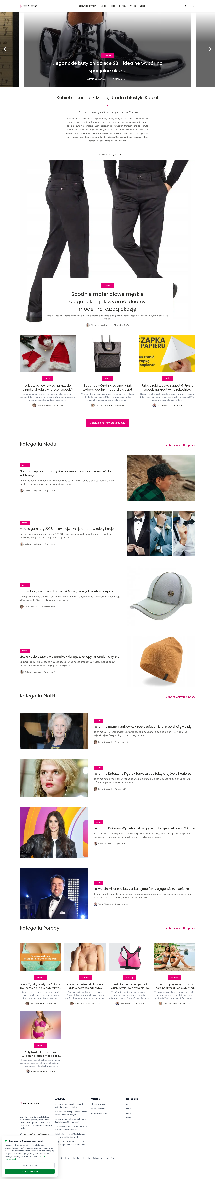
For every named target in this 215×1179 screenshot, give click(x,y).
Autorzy (95, 1098)
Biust (142, 5)
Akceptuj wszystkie (30, 1171)
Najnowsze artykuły (87, 5)
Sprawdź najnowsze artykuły (107, 423)
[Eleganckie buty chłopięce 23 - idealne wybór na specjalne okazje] (107, 49)
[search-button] (186, 6)
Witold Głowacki (98, 1108)
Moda (103, 5)
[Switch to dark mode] (193, 6)
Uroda (133, 5)
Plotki (112, 5)
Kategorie (132, 1098)
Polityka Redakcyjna (94, 1158)
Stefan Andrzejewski (99, 1113)
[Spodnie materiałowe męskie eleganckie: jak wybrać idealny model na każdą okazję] (107, 245)
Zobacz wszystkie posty (180, 445)
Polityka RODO (78, 1158)
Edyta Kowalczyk (98, 1104)
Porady (122, 5)
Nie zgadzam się (30, 1165)
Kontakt (67, 1158)
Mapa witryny (110, 1158)
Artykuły (60, 1098)
